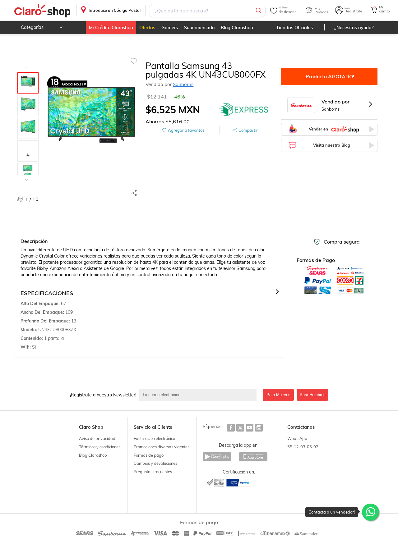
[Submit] (258, 10)
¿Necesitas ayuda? (354, 27)
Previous (26, 63)
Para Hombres (313, 394)
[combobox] (207, 10)
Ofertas (147, 27)
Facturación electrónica (154, 438)
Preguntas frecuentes (153, 471)
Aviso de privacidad (97, 438)
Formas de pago (149, 455)
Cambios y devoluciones (155, 463)
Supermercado (199, 27)
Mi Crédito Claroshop (111, 27)
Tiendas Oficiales (294, 27)
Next (26, 175)
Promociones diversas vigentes (161, 446)
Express (244, 110)
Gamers (169, 27)
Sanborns (183, 84)
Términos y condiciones (99, 446)
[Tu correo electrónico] (199, 395)
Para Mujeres (278, 394)
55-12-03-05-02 (302, 446)
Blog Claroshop (237, 27)
